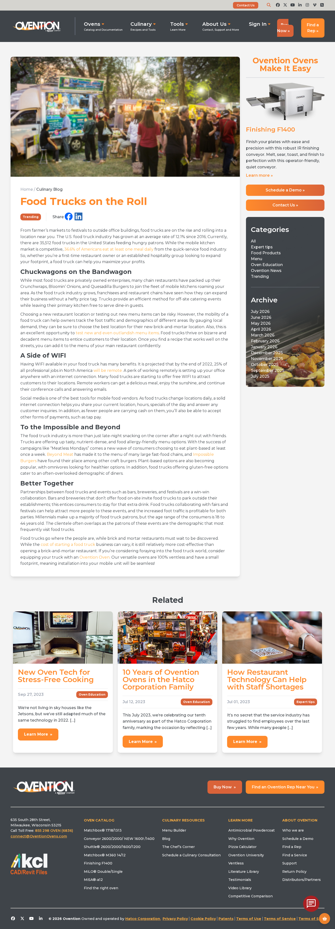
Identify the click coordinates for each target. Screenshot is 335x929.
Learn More (38, 734)
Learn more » (259, 178)
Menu (256, 262)
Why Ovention (241, 838)
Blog (166, 838)
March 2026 (262, 338)
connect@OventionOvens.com (39, 836)
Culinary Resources (183, 820)
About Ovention (299, 820)
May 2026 (261, 326)
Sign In (258, 24)
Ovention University (246, 855)
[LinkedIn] (78, 217)
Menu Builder (174, 830)
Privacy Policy (175, 918)
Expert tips (262, 250)
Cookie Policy (203, 918)
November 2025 (267, 362)
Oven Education (267, 268)
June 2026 (261, 320)
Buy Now (225, 787)
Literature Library (243, 871)
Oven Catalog (99, 820)
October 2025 (264, 367)
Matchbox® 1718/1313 (103, 830)
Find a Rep (291, 847)
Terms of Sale (311, 918)
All (253, 244)
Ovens (92, 24)
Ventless (236, 863)
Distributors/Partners (301, 879)
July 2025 (260, 379)
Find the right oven (101, 888)
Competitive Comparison (250, 896)
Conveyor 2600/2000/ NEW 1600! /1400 (119, 838)
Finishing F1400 (98, 863)
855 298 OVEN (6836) (54, 830)
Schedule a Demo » (285, 193)
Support (289, 863)
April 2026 (261, 332)
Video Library (240, 888)
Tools (177, 24)
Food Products (266, 256)
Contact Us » (285, 208)
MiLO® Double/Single (103, 871)
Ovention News (266, 273)
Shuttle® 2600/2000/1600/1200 (112, 847)
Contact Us (246, 5)
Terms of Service (280, 918)
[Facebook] (69, 217)
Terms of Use (248, 918)
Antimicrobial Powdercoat (251, 830)
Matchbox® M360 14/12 (105, 855)
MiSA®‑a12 (93, 879)
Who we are (293, 830)
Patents (226, 918)
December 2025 (267, 356)
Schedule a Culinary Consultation (191, 855)
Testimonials (239, 879)
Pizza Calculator (242, 847)
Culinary (141, 24)
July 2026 (260, 314)
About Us (214, 24)
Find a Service (294, 855)
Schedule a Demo (297, 838)
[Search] (268, 5)
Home (26, 189)
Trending (31, 217)
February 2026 (265, 344)
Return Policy (294, 871)
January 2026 (264, 350)
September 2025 (267, 373)
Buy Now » (283, 28)
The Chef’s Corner (178, 847)
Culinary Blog (49, 189)
